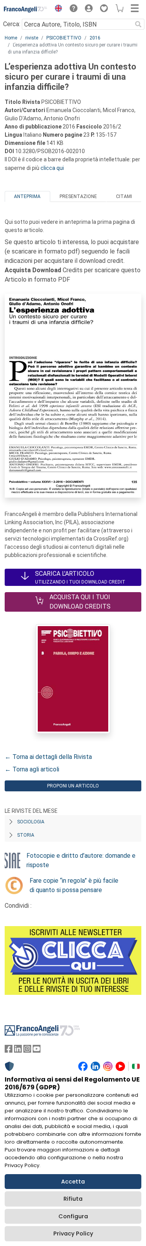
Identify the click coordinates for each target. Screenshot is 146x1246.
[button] (56, 9)
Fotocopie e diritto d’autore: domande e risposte (80, 860)
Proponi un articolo (73, 786)
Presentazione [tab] (78, 196)
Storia (25, 835)
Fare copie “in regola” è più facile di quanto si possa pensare (74, 885)
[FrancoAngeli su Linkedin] (18, 1050)
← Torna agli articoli (32, 769)
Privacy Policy (73, 1233)
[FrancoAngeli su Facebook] (8, 1050)
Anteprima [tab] (27, 196)
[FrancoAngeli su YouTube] (36, 1050)
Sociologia (30, 822)
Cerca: (11, 24)
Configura (73, 1216)
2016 (95, 38)
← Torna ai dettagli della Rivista (48, 756)
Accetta (73, 1181)
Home (11, 38)
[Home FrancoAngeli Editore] (25, 9)
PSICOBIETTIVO (63, 38)
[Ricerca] (138, 24)
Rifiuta (73, 1199)
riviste (31, 38)
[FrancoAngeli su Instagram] (27, 1050)
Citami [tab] (124, 196)
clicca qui (52, 168)
